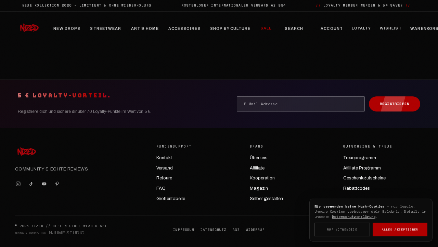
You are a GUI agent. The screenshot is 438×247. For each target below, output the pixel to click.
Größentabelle (170, 198)
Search (294, 28)
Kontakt (164, 157)
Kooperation (262, 178)
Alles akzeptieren (400, 229)
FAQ (161, 188)
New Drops (66, 28)
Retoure (164, 178)
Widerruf (255, 230)
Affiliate (257, 168)
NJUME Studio (67, 233)
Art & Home (145, 28)
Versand (164, 168)
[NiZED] (29, 28)
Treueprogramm (359, 157)
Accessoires (184, 28)
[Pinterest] (57, 184)
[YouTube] (44, 184)
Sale (266, 28)
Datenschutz (214, 230)
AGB (236, 230)
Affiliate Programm (362, 168)
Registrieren (394, 103)
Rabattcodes (356, 188)
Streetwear (105, 28)
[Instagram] (18, 184)
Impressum (183, 230)
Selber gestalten (266, 198)
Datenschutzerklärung (354, 216)
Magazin (259, 188)
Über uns (259, 157)
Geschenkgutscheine (364, 178)
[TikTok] (31, 184)
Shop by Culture (230, 28)
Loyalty (361, 28)
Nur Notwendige (342, 229)
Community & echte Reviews (51, 169)
